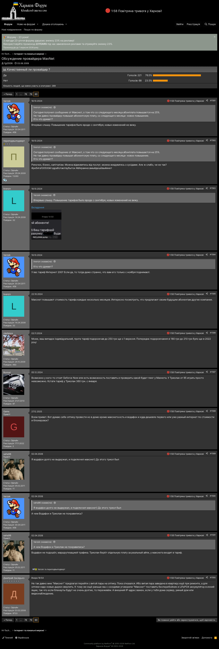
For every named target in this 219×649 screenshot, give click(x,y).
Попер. (9, 94)
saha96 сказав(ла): (43, 502)
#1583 (213, 188)
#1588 (213, 411)
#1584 (213, 254)
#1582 (213, 140)
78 (26, 94)
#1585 (213, 293)
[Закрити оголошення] (214, 37)
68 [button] (135, 80)
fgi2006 (8, 63)
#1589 (213, 453)
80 (36, 94)
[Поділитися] (207, 100)
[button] (37, 24)
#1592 (213, 577)
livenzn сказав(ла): (43, 107)
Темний (8, 637)
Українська (23, 637)
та (51, 569)
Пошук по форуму (33, 29)
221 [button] (134, 75)
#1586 (213, 332)
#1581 (213, 100)
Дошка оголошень (53, 24)
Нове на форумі (26, 24)
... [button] (21, 94)
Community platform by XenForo (109, 643)
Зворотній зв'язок (190, 637)
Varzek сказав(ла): (43, 195)
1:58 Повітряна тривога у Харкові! (136, 11)
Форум (8, 24)
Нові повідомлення (11, 29)
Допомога (207, 637)
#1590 (213, 496)
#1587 (213, 372)
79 (31, 94)
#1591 (213, 535)
